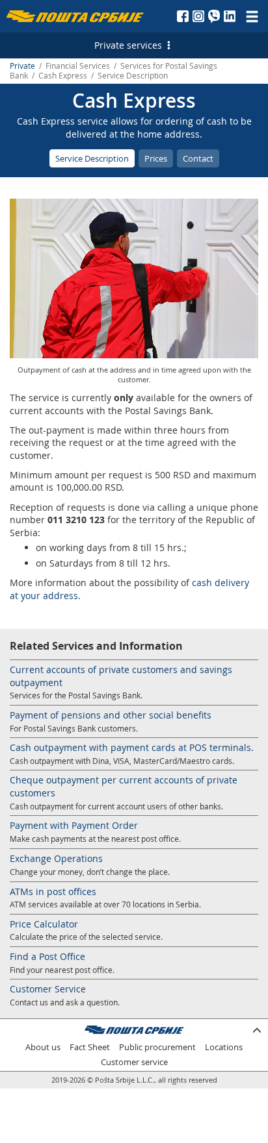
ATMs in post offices (53, 891)
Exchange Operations (56, 858)
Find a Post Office (47, 956)
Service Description (92, 158)
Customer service (134, 1062)
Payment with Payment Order (74, 825)
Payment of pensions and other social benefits (110, 715)
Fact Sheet (90, 1047)
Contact (198, 158)
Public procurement (157, 1047)
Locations (224, 1047)
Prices (155, 158)
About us (42, 1047)
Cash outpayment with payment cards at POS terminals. (132, 747)
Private (22, 65)
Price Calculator (44, 924)
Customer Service (48, 989)
